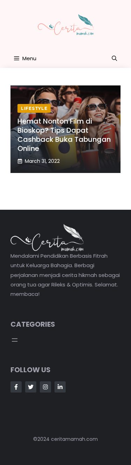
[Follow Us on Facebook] (16, 387)
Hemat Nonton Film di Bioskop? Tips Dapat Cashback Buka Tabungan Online (64, 134)
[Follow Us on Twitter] (30, 387)
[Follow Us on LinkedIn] (60, 387)
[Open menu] (14, 340)
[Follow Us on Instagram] (45, 387)
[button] (114, 58)
